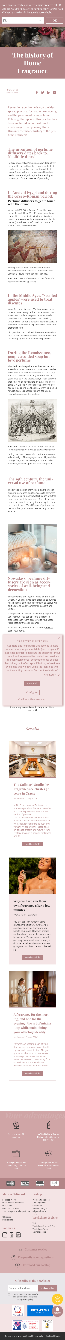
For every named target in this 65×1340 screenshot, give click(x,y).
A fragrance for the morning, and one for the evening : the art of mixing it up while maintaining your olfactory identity (32, 1023)
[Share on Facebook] (38, 92)
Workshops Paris (40, 1229)
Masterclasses (39, 1232)
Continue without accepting (59, 638)
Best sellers (7, 1220)
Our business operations (13, 1202)
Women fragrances (41, 1200)
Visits (35, 1223)
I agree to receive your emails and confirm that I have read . (25, 1297)
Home (35, 1214)
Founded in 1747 (9, 1200)
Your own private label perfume (16, 1211)
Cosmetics (37, 1205)
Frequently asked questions (36, 1257)
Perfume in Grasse (10, 1208)
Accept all (32, 683)
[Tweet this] (44, 92)
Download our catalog (36, 1265)
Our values (7, 1205)
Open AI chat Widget (57, 1299)
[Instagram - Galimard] (4, 1235)
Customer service (36, 1249)
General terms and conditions (17, 1336)
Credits (57, 1336)
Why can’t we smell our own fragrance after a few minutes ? (31, 905)
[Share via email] (56, 92)
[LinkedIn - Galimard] (18, 1235)
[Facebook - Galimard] (11, 1235)
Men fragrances (39, 1202)
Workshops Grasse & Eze (43, 1226)
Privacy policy (38, 1336)
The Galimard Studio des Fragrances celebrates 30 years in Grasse (32, 788)
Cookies (49, 1336)
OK (55, 20)
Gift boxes (6, 1217)
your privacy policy (25, 1299)
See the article (32, 843)
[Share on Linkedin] (50, 92)
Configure (32, 692)
